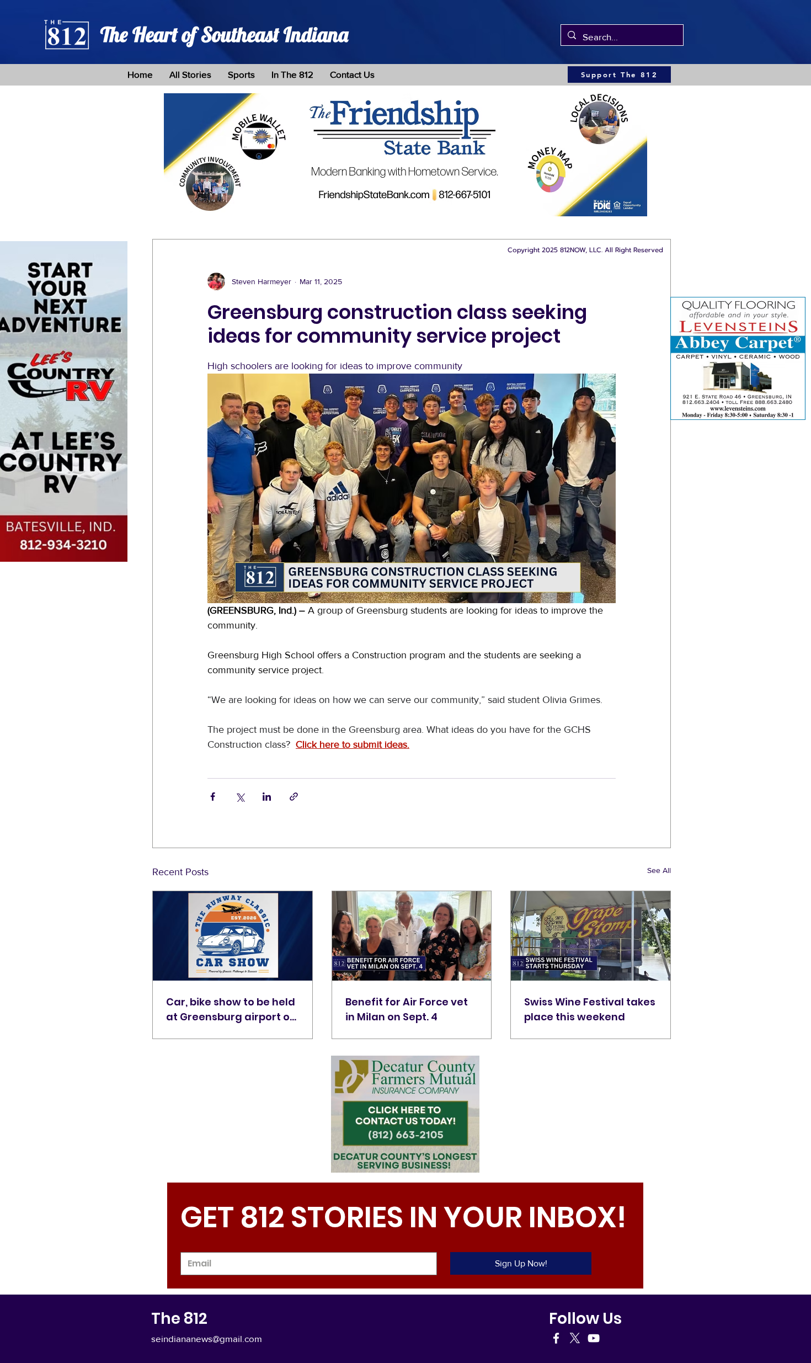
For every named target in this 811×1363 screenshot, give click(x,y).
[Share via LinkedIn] (267, 796)
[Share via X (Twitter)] (239, 796)
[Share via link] (294, 796)
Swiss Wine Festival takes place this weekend (589, 1009)
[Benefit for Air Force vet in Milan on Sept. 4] (412, 936)
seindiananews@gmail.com (206, 1338)
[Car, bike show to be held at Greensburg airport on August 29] (232, 936)
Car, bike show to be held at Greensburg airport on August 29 (231, 1009)
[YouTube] (593, 1338)
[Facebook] (556, 1338)
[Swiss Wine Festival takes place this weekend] (590, 936)
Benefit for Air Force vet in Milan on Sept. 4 (406, 1009)
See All (659, 870)
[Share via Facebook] (212, 796)
